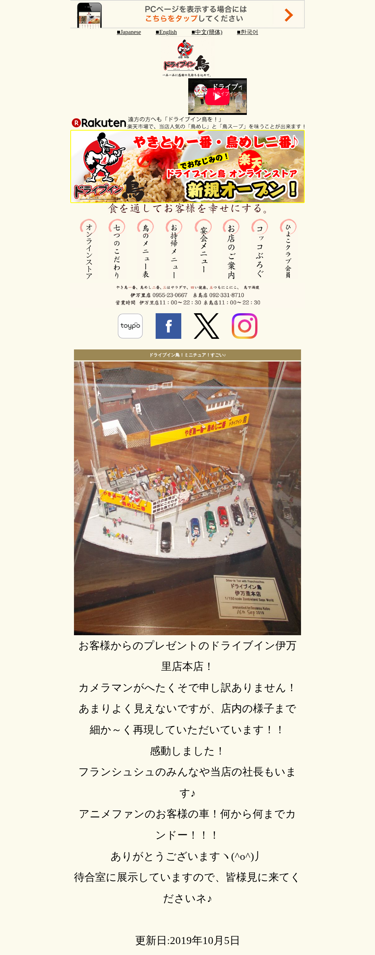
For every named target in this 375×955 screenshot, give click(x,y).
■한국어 (247, 32)
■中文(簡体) (207, 32)
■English (166, 32)
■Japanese (129, 32)
